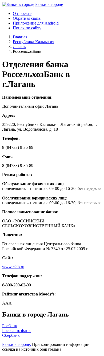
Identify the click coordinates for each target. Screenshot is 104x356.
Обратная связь (27, 18)
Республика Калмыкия (33, 41)
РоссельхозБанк (16, 330)
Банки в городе (49, 4)
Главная (20, 37)
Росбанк (9, 325)
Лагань (19, 46)
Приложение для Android (36, 23)
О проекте (22, 13)
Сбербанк (11, 335)
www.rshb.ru (13, 267)
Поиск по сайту (27, 28)
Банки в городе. (16, 344)
